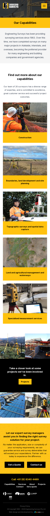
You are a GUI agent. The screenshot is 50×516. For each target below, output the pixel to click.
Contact (19, 487)
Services (22, 484)
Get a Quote (14, 464)
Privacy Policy (25, 506)
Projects (25, 381)
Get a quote (32, 487)
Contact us (36, 464)
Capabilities (9, 484)
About (32, 484)
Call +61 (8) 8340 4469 (25, 479)
